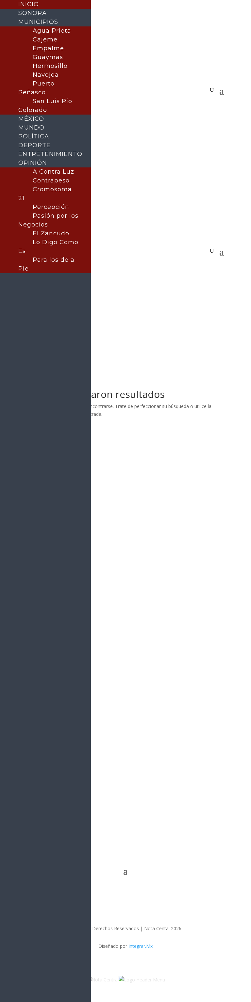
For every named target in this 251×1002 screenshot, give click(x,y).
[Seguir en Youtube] (145, 100)
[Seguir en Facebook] (106, 100)
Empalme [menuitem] (48, 48)
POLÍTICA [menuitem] (33, 136)
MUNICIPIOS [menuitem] (38, 21)
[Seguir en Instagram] (132, 100)
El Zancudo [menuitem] (51, 233)
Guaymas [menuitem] (48, 57)
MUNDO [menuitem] (31, 127)
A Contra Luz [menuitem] (53, 171)
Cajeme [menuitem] (45, 39)
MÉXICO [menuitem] (31, 118)
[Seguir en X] (119, 100)
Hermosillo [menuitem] (50, 66)
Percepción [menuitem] (51, 207)
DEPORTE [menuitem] (34, 145)
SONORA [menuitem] (32, 13)
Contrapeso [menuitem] (51, 180)
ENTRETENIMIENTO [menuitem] (50, 154)
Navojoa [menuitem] (46, 74)
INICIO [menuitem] (28, 4)
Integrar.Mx (140, 946)
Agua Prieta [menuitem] (52, 30)
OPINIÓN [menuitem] (32, 162)
